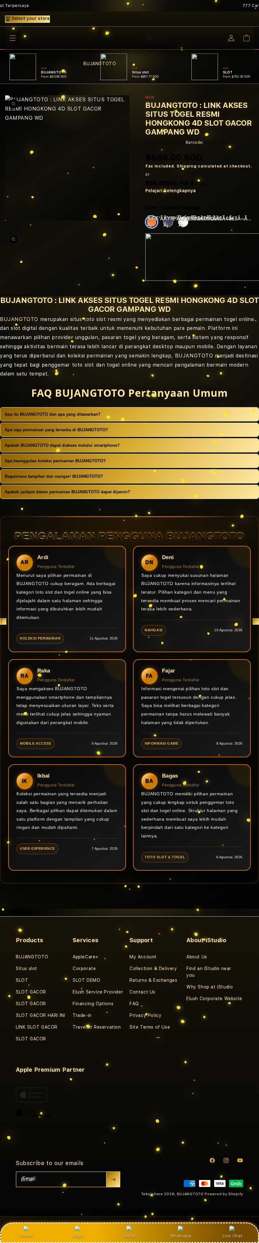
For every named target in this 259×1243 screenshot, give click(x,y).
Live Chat (232, 1235)
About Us (196, 956)
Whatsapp (180, 1235)
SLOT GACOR (31, 991)
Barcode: (195, 142)
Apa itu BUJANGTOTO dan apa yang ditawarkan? (52, 414)
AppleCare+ (86, 956)
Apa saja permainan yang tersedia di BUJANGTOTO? (56, 429)
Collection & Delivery (153, 968)
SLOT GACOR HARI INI (40, 1015)
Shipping (187, 166)
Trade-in (82, 1015)
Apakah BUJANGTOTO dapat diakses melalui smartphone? (62, 445)
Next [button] (256, 621)
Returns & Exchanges (153, 980)
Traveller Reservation (97, 1027)
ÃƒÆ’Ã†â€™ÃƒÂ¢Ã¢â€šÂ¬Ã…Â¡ (152, 222)
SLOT (22, 980)
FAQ (134, 1003)
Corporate (84, 968)
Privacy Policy (145, 1015)
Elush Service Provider (98, 991)
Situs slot (26, 968)
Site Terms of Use (150, 1027)
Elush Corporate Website (214, 998)
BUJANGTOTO (19, 319)
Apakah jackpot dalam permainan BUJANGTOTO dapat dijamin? (67, 491)
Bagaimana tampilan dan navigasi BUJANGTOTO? (54, 476)
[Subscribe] (113, 1179)
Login (78, 1235)
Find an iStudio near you (208, 972)
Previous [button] (3, 621)
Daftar (129, 1235)
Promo (26, 1235)
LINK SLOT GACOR (36, 1027)
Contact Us (142, 991)
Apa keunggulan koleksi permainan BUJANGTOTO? (55, 460)
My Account (143, 956)
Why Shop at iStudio (209, 986)
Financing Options (93, 1003)
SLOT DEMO (86, 980)
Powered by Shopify (224, 1194)
